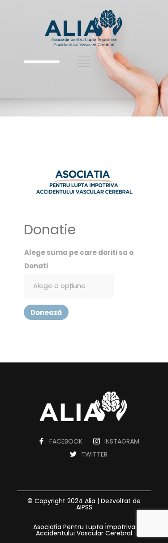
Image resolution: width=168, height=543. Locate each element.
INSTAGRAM (121, 441)
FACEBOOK (65, 441)
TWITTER (94, 454)
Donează (46, 312)
